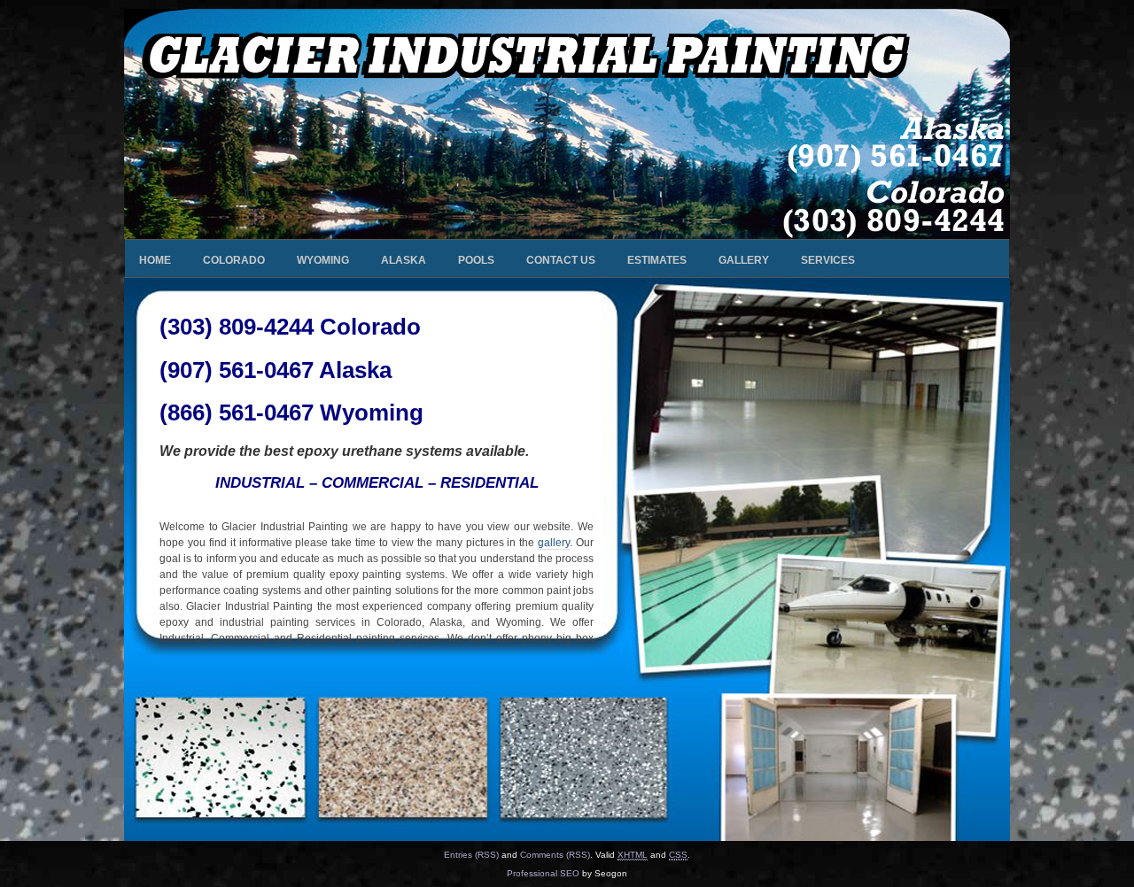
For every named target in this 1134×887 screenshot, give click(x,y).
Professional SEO (543, 873)
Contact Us (560, 260)
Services (828, 260)
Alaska (403, 260)
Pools (476, 260)
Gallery (743, 260)
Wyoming (323, 260)
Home (155, 260)
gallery (554, 542)
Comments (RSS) (555, 855)
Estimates (657, 260)
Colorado (234, 260)
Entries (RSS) (471, 855)
